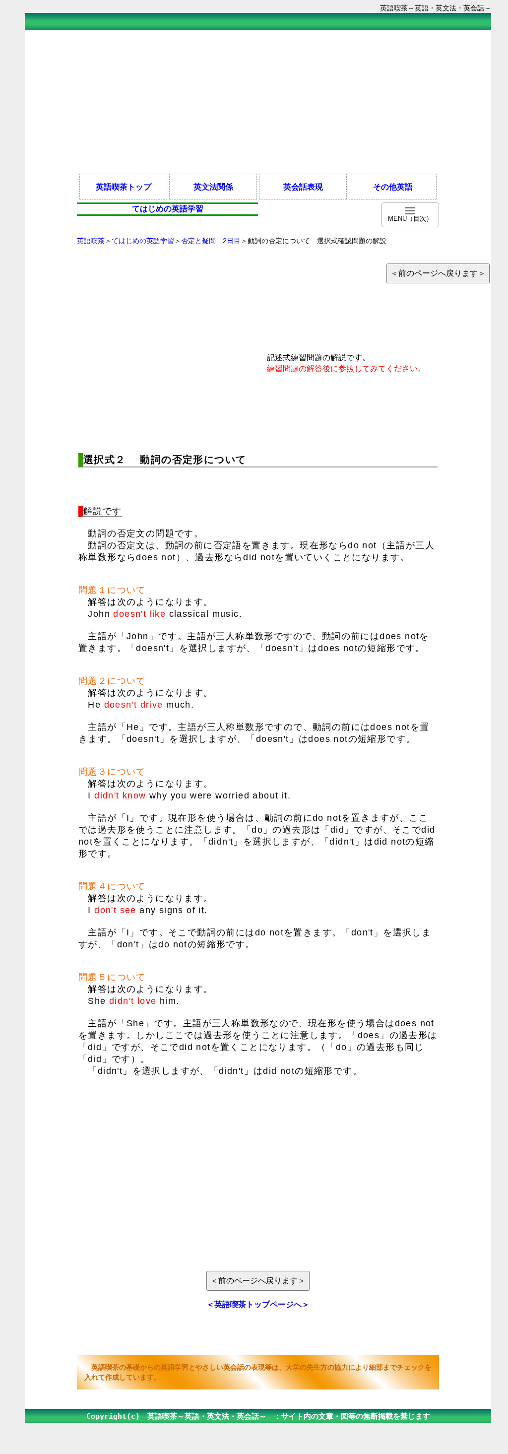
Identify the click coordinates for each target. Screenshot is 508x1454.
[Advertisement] (258, 101)
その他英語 (393, 186)
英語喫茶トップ (123, 186)
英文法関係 (213, 186)
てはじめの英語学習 (143, 241)
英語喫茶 (91, 241)
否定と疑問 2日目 (211, 241)
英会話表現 (303, 186)
